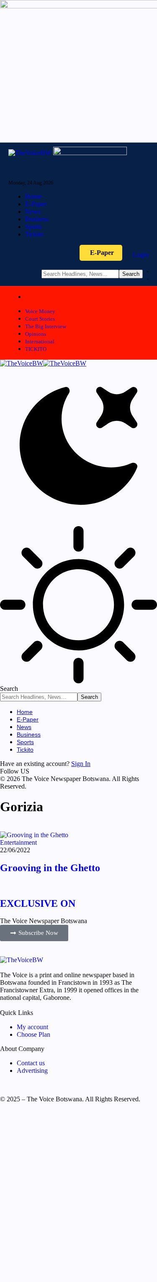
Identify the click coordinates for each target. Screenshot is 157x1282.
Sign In (80, 763)
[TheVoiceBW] (43, 363)
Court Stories (40, 319)
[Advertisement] (78, 1195)
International (39, 341)
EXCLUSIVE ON (37, 903)
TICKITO (35, 349)
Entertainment (18, 842)
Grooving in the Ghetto (50, 867)
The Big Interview (45, 326)
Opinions (35, 334)
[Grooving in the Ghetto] (34, 834)
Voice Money (40, 311)
